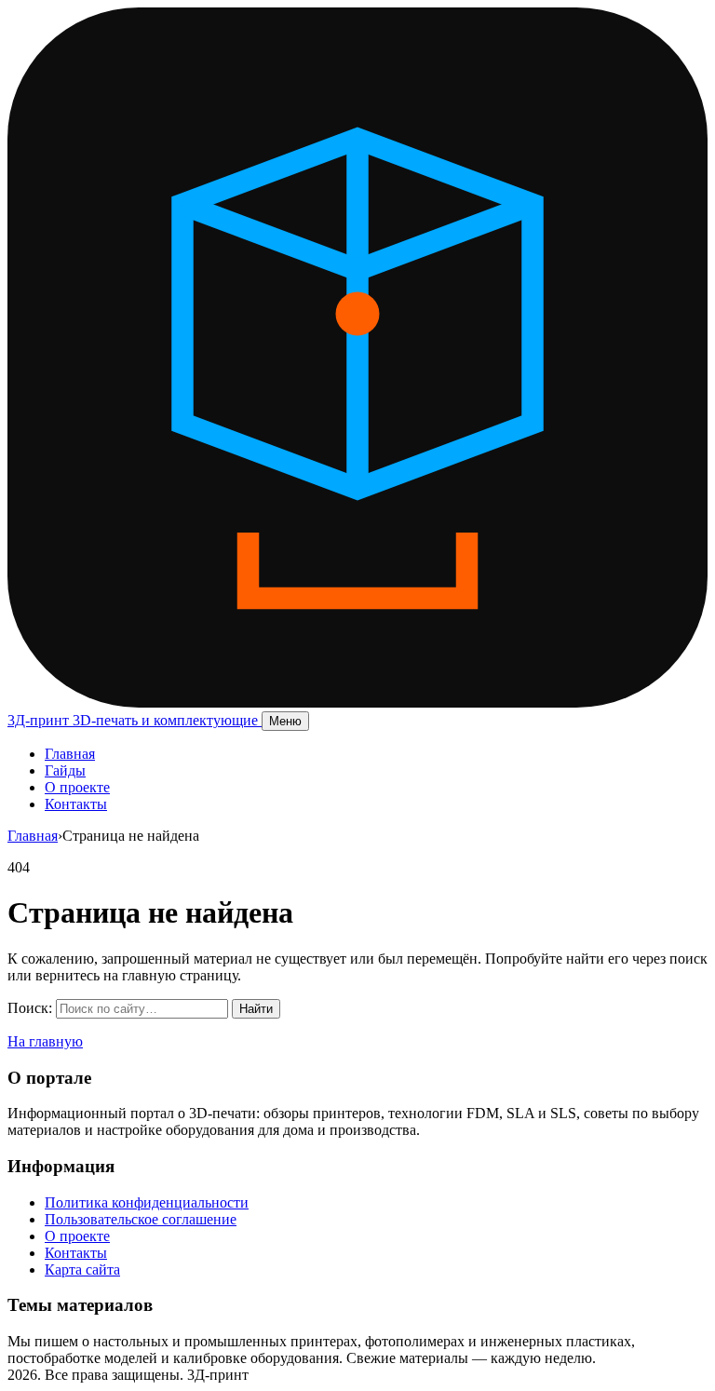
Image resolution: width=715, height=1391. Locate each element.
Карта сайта (82, 1269)
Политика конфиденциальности (147, 1202)
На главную (45, 1041)
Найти (256, 1009)
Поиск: (29, 1008)
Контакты (76, 804)
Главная (70, 754)
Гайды (65, 770)
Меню (285, 721)
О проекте (77, 787)
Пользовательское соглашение (140, 1219)
